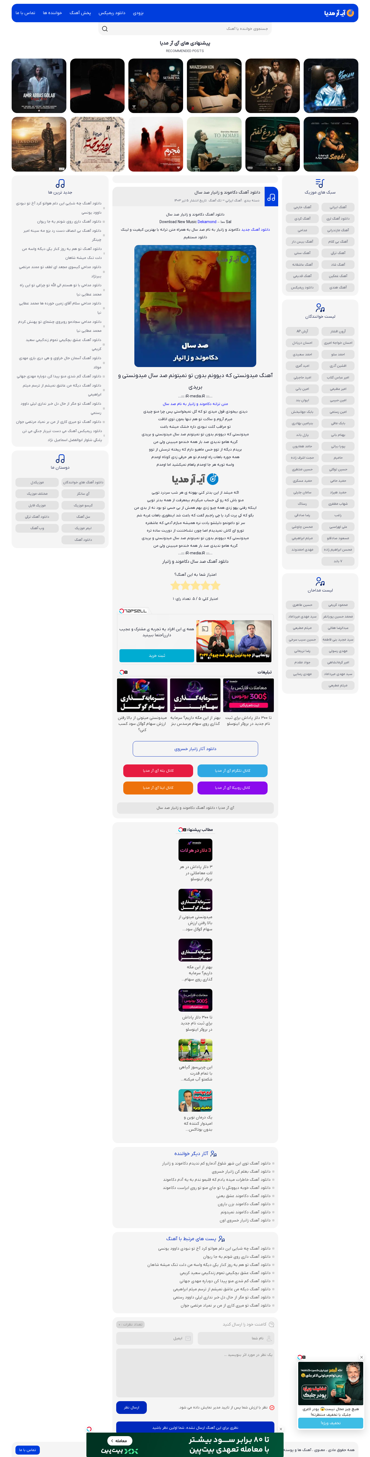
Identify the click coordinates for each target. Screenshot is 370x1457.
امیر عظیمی (338, 389)
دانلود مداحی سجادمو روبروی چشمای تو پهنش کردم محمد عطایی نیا (60, 326)
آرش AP (302, 331)
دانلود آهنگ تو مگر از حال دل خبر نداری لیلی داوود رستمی (222, 1297)
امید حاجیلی (302, 377)
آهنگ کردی (302, 218)
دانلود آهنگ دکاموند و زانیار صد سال (227, 192)
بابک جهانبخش (302, 412)
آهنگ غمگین (338, 276)
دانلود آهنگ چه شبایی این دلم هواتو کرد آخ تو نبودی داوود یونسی (214, 1248)
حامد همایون (302, 446)
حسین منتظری (302, 469)
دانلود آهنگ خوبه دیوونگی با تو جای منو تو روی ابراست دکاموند (217, 1188)
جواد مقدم (302, 662)
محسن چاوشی (302, 527)
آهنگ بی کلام (338, 241)
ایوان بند (302, 400)
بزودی (138, 13)
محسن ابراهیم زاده (338, 549)
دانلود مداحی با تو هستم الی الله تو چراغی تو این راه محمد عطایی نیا (61, 290)
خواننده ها (52, 13)
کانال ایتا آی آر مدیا (158, 787)
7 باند (338, 561)
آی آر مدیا (226, 807)
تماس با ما (25, 13)
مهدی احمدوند (302, 549)
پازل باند (302, 435)
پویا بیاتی (338, 446)
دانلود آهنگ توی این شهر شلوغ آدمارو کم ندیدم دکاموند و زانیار (216, 1163)
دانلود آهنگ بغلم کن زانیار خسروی (241, 1171)
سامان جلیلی (302, 492)
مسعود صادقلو (338, 538)
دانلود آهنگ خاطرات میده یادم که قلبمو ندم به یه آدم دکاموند (217, 1179)
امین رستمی (338, 412)
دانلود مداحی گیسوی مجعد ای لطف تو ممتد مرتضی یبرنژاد (60, 272)
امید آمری (302, 366)
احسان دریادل (302, 342)
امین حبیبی (338, 400)
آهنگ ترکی (338, 253)
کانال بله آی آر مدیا (158, 770)
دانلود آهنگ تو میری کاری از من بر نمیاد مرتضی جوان (226, 1305)
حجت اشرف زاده (302, 457)
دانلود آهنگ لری (338, 218)
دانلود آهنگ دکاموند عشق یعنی (243, 1196)
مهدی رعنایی (302, 674)
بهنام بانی (338, 435)
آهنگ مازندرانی (338, 230)
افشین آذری (338, 366)
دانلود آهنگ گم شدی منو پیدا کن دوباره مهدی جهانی (225, 1281)
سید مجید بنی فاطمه (338, 639)
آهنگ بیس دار (302, 241)
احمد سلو (338, 354)
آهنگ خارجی (302, 207)
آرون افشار (338, 331)
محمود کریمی (338, 605)
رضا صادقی (302, 515)
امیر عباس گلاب (338, 377)
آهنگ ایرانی (338, 207)
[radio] (215, 586)
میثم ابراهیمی (302, 538)
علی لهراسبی (338, 527)
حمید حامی (338, 480)
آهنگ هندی (338, 287)
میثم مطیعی (302, 628)
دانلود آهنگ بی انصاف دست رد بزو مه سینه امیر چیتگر (62, 235)
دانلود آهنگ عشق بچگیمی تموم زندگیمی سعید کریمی (225, 1273)
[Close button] (361, 1357)
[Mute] (209, 658)
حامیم (338, 457)
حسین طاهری (302, 605)
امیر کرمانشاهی (338, 662)
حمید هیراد (338, 492)
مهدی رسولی (338, 651)
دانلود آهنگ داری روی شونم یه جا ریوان (237, 1256)
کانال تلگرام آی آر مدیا (232, 770)
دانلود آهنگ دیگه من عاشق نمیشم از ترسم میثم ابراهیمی (222, 1289)
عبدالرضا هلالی (338, 628)
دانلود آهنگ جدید (255, 229)
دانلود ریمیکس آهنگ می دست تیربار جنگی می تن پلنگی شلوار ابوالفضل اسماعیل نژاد (62, 436)
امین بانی (302, 389)
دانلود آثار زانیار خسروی (195, 749)
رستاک (302, 503)
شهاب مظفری (338, 503)
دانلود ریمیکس (112, 13)
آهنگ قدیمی (302, 276)
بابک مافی (338, 423)
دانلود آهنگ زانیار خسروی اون (245, 1220)
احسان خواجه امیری (338, 342)
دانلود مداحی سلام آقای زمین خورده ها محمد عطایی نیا (60, 308)
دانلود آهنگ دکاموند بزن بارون (244, 1204)
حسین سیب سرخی (302, 639)
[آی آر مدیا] (338, 13)
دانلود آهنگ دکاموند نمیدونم (246, 1212)
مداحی (302, 230)
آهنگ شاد (338, 264)
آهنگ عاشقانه (302, 264)
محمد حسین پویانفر (338, 616)
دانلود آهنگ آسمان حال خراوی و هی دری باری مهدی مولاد (60, 363)
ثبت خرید (157, 655)
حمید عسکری (302, 480)
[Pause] (202, 658)
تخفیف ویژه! (331, 1423)
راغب (338, 515)
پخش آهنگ (80, 13)
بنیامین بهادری (302, 423)
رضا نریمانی (302, 651)
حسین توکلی (338, 469)
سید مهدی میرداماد (302, 616)
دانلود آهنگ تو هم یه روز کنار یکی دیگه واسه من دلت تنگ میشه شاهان (209, 1265)
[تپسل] (89, 1429)
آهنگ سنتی (302, 253)
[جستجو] (105, 28)
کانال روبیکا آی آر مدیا (232, 787)
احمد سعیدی (302, 354)
